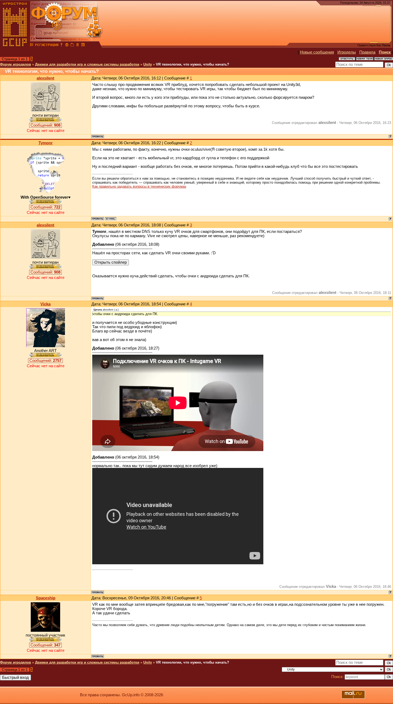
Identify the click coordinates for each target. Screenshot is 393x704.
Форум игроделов (15, 64)
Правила (367, 52)
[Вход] (61, 45)
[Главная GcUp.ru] (15, 45)
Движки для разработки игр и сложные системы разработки (87, 64)
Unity (147, 64)
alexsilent (45, 78)
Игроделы (346, 52)
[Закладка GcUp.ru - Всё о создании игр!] (72, 45)
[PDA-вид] (77, 45)
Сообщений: (45, 125)
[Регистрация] (46, 45)
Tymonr (45, 143)
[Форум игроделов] (31, 45)
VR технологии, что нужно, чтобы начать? (192, 64)
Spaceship (45, 598)
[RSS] (83, 45)
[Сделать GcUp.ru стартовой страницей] (67, 45)
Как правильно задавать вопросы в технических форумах (139, 186)
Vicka (45, 304)
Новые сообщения (317, 52)
